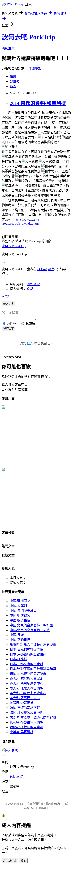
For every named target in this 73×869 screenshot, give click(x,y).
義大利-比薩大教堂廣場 (26, 688)
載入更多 (8, 303)
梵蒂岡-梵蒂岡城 (21, 703)
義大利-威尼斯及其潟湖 (26, 678)
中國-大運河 (18, 606)
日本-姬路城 (18, 659)
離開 (23, 861)
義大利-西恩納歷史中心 (26, 683)
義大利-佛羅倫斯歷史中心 (28, 693)
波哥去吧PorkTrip (14, 246)
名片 (13, 86)
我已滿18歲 (10, 861)
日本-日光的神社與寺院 (26, 649)
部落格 (14, 81)
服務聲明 (44, 808)
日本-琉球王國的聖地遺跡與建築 (33, 669)
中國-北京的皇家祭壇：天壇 (30, 630)
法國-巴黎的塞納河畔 (25, 707)
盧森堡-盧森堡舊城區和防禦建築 (33, 717)
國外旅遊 (33, 284)
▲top (5, 296)
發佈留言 (8, 328)
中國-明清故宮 (20, 615)
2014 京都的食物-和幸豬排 (38, 103)
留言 (51, 269)
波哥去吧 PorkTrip (28, 37)
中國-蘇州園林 (20, 601)
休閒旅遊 (34, 68)
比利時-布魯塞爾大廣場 (26, 722)
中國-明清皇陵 (20, 620)
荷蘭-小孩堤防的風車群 (26, 727)
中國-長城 (17, 635)
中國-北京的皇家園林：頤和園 (31, 625)
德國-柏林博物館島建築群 (28, 673)
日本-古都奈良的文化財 (26, 664)
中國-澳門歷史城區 (23, 610)
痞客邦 (42, 269)
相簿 (13, 76)
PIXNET (18, 803)
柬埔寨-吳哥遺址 (21, 732)
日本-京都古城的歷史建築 (28, 654)
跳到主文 (8, 48)
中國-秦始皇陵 (20, 639)
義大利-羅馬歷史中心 (25, 698)
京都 (30, 289)
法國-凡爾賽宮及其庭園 (26, 712)
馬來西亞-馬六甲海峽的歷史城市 (33, 644)
